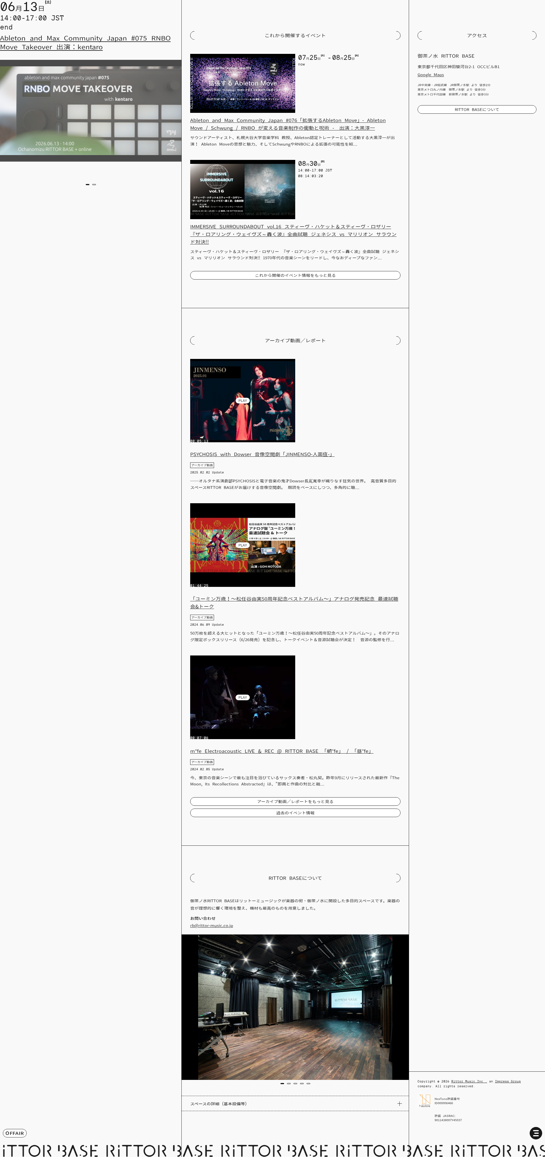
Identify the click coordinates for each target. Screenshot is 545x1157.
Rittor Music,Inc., (469, 1081)
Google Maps (431, 74)
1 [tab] (87, 185)
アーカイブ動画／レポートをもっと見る (295, 801)
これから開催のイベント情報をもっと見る (295, 275)
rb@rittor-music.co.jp (211, 925)
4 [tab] (302, 1084)
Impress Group (508, 1081)
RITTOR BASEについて (477, 109)
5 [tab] (308, 1084)
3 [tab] (295, 1084)
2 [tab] (94, 185)
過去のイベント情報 (295, 813)
